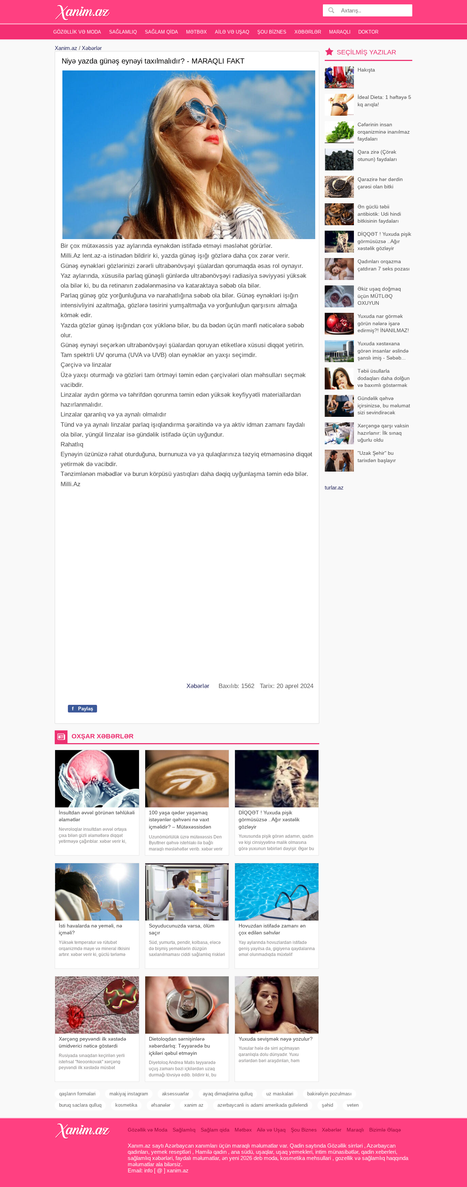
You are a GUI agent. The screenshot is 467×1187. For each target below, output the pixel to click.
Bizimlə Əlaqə (385, 1130)
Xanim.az (66, 48)
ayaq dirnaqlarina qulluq (227, 1093)
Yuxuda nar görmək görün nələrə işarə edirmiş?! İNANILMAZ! (383, 323)
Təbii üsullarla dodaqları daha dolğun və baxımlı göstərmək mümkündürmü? (384, 378)
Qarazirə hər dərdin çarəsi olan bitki (380, 182)
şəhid (327, 1105)
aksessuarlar (175, 1093)
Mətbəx (196, 32)
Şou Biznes (271, 32)
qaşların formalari (77, 1093)
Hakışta (366, 70)
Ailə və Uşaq (232, 32)
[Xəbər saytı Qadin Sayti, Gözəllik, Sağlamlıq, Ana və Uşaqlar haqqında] (83, 13)
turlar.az (334, 487)
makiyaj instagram (128, 1093)
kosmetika (126, 1105)
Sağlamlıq (123, 32)
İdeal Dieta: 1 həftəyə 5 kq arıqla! (384, 100)
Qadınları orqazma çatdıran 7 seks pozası (384, 265)
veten (353, 1105)
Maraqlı (340, 32)
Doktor (368, 32)
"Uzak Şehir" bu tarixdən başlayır (377, 456)
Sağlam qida (161, 32)
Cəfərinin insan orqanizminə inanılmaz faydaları (384, 132)
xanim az (194, 1105)
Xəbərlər (307, 32)
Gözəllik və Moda (77, 32)
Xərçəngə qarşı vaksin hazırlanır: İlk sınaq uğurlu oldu (383, 433)
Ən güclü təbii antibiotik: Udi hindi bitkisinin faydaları (379, 214)
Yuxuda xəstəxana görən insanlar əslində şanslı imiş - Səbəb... (383, 351)
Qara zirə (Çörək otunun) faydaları (377, 155)
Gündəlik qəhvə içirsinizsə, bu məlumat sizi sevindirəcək (384, 405)
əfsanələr (160, 1105)
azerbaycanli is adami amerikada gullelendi (262, 1105)
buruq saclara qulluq (80, 1105)
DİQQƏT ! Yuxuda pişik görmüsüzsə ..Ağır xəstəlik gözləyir (384, 241)
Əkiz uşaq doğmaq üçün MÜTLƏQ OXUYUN (379, 296)
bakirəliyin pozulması (329, 1093)
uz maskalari (279, 1093)
